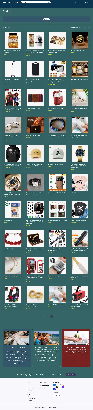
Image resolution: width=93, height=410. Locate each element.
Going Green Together (11, 2)
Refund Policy (30, 386)
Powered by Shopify (52, 407)
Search (28, 385)
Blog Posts (29, 400)
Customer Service (31, 398)
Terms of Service (31, 390)
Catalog (11, 6)
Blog (27, 6)
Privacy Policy (30, 388)
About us (29, 394)
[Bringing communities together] (46, 338)
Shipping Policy (31, 392)
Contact (20, 6)
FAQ (28, 396)
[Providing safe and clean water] (76, 338)
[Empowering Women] (16, 338)
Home (4, 6)
